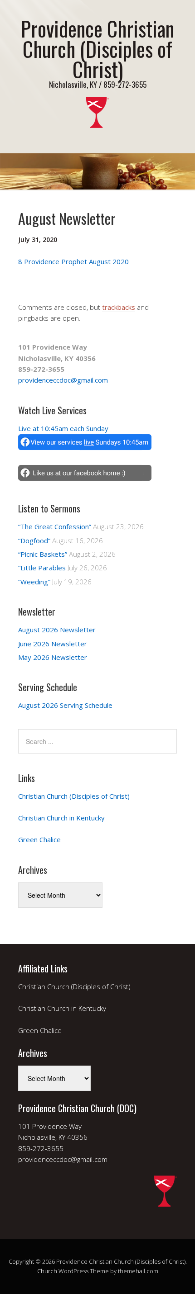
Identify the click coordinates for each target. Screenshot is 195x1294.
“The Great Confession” (54, 526)
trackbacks (118, 307)
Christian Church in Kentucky (61, 817)
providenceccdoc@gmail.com (63, 379)
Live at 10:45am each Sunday (63, 428)
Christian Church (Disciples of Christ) (74, 796)
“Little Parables (42, 567)
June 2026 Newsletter (52, 643)
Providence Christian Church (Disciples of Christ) (97, 48)
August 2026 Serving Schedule (65, 705)
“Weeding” (34, 581)
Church (47, 1271)
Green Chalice (39, 839)
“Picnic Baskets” (42, 554)
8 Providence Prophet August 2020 (73, 261)
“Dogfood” (34, 540)
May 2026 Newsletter (52, 657)
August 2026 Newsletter (57, 629)
